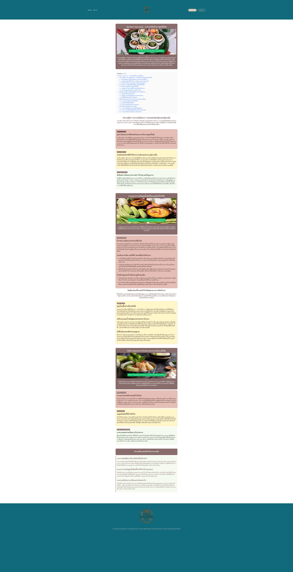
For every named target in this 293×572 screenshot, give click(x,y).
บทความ (95, 10)
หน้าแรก (90, 10)
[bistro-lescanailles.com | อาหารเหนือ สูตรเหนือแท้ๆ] (147, 10)
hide (124, 73)
